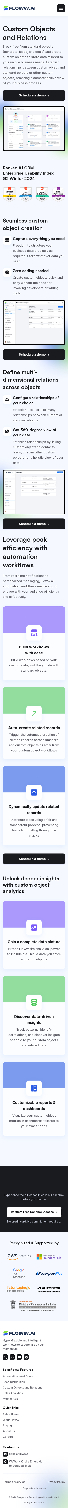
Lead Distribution (14, 1382)
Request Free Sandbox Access (34, 1212)
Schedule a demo (34, 95)
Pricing (7, 1425)
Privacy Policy (56, 1482)
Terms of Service (14, 1482)
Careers (8, 1436)
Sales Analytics (13, 1393)
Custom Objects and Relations (22, 1387)
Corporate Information (34, 1488)
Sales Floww (11, 1414)
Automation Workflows (18, 1376)
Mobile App (10, 1398)
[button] (61, 8)
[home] (19, 8)
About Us (9, 1431)
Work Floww (11, 1420)
